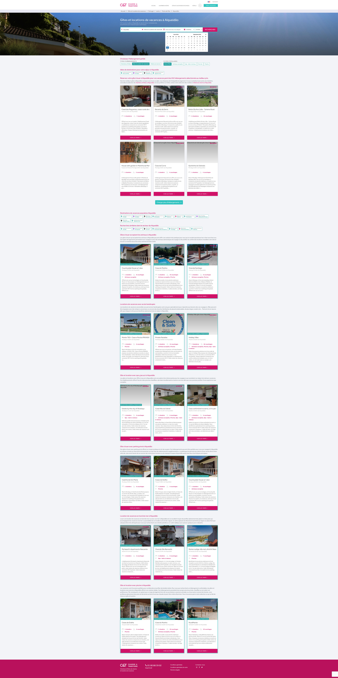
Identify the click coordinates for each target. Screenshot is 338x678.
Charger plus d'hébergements (168, 202)
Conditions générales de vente (179, 667)
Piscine (207, 64)
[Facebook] (199, 667)
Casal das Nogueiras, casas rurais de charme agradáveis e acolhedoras (148, 109)
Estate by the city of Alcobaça (133, 409)
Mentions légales (175, 670)
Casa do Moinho (161, 268)
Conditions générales (176, 664)
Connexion (215, 1)
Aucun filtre (167, 64)
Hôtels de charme (155, 64)
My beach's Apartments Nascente (135, 549)
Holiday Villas (194, 337)
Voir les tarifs (135, 137)
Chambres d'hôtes (164, 5)
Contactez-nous (200, 664)
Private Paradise (161, 337)
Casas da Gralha (161, 480)
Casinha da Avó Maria (130, 480)
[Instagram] (196, 667)
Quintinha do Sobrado (196, 166)
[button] (209, 1)
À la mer (200, 64)
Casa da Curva (160, 166)
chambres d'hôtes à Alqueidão (145, 82)
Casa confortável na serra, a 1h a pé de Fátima (206, 409)
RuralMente (193, 622)
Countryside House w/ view (132, 268)
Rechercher (210, 29)
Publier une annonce (211, 5)
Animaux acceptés (178, 64)
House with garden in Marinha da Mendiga (137, 166)
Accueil (153, 5)
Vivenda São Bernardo (163, 549)
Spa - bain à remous (190, 64)
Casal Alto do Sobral (162, 409)
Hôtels (194, 5)
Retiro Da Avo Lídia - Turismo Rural (201, 109)
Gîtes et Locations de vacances (180, 5)
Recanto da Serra (161, 109)
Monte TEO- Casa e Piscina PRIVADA (136, 337)
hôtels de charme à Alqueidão (202, 82)
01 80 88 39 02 (154, 665)
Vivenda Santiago (195, 268)
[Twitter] (202, 667)
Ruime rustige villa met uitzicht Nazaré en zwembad (208, 549)
